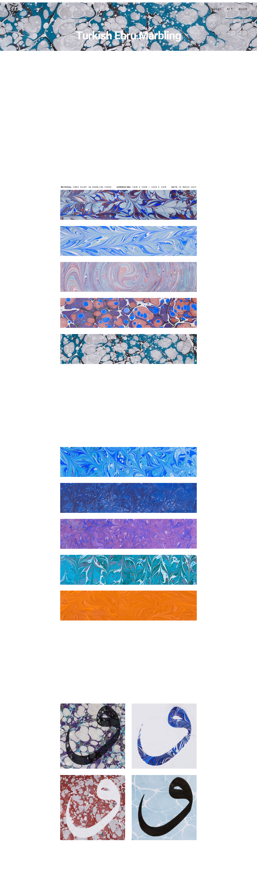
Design (215, 9)
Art (230, 9)
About (243, 9)
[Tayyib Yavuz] (13, 9)
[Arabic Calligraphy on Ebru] (92, 736)
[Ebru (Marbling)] (128, 205)
